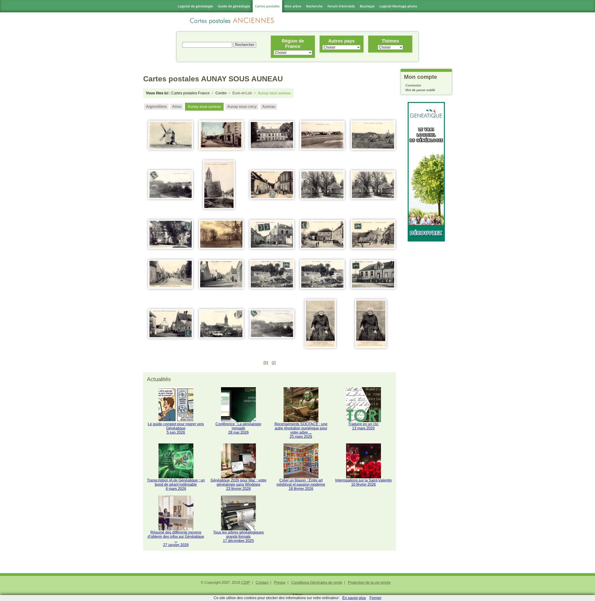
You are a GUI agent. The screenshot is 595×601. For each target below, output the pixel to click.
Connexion (413, 85)
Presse (280, 582)
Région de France (293, 43)
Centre (221, 93)
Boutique (367, 6)
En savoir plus (354, 598)
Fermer (375, 598)
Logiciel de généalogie (195, 6)
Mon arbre (292, 6)
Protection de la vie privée (369, 582)
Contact (262, 582)
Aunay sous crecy (242, 107)
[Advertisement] (426, 311)
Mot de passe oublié (420, 90)
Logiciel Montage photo (398, 6)
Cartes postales (267, 6)
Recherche (314, 6)
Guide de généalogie (234, 6)
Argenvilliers (156, 107)
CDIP (245, 582)
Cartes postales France (190, 93)
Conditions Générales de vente (316, 582)
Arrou (176, 107)
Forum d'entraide (341, 6)
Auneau (268, 107)
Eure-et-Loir (242, 93)
